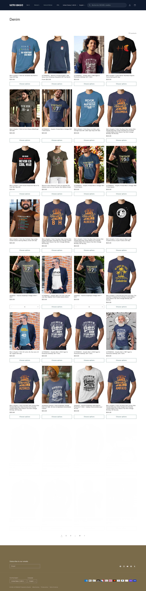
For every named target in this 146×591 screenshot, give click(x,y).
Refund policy (35, 587)
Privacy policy (44, 587)
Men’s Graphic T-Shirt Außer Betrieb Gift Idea (23, 518)
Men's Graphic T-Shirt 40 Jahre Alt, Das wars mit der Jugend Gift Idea (24, 352)
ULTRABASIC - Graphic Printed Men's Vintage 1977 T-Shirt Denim (57, 129)
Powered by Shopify (26, 587)
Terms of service (54, 587)
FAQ (52, 557)
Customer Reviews (87, 557)
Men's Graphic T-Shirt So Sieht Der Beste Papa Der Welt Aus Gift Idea (120, 519)
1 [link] (61, 535)
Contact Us (97, 557)
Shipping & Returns (61, 557)
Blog (96, 560)
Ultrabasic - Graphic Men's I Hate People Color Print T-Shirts (88, 464)
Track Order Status (74, 557)
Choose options (24, 84)
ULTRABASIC (17, 587)
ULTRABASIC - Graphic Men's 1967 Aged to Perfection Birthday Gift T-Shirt (119, 352)
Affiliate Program (72, 560)
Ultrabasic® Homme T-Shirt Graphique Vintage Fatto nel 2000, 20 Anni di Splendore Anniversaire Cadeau (56, 520)
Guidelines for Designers (86, 560)
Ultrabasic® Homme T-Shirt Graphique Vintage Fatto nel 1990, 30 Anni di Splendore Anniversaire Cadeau (56, 407)
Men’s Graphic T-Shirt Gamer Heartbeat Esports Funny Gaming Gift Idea (120, 76)
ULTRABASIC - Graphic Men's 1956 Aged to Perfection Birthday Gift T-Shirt (87, 76)
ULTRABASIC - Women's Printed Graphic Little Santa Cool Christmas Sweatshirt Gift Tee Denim (56, 76)
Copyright (62, 560)
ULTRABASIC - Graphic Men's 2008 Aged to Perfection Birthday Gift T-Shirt (87, 352)
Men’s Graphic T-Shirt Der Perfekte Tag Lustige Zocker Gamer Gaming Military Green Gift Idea (24, 239)
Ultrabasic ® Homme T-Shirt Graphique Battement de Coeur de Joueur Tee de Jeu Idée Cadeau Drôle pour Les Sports (88, 520)
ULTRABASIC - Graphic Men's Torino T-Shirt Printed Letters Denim (119, 464)
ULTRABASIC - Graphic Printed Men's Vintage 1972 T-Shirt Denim (89, 186)
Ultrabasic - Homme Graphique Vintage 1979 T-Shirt (24, 296)
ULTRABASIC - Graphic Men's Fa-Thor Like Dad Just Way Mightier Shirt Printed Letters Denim (56, 296)
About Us (46, 557)
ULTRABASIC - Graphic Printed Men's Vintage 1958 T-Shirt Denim (121, 186)
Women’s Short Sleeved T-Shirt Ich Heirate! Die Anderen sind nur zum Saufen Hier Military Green (56, 186)
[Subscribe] (38, 566)
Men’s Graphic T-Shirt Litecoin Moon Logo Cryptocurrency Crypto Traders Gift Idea (118, 239)
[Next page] (84, 536)
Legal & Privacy (53, 560)
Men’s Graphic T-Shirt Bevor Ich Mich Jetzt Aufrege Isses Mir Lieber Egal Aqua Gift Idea (87, 129)
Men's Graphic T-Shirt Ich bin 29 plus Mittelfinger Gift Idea (24, 129)
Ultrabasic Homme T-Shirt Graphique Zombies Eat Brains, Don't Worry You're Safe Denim (24, 464)
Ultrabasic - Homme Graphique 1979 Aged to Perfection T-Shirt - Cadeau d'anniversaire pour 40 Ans (88, 407)
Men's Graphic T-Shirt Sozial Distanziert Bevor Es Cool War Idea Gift (24, 186)
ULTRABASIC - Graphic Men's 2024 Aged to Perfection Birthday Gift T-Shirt (55, 352)
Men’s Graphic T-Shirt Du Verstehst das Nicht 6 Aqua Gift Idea (23, 76)
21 (80, 535)
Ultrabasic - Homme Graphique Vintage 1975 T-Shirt (88, 296)
